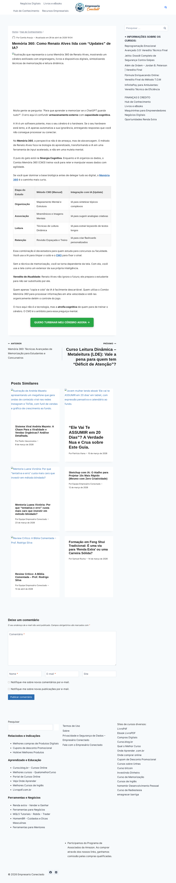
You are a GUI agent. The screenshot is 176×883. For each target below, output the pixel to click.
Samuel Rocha (79, 559)
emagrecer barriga (128, 794)
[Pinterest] (56, 872)
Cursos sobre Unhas (129, 763)
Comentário (17, 634)
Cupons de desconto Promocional (32, 748)
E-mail (51, 673)
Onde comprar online (129, 755)
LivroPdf (122, 728)
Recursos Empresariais (55, 10)
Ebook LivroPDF (126, 733)
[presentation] (35, 405)
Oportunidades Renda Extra (141, 119)
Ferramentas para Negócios (29, 809)
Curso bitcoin (125, 768)
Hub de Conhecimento (26, 10)
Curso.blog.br (125, 741)
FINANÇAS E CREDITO (137, 97)
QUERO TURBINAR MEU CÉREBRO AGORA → (62, 322)
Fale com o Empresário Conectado (82, 744)
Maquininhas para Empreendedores (145, 110)
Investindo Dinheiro (128, 772)
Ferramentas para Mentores (29, 827)
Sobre (66, 730)
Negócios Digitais (30, 3)
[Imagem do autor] (13, 37)
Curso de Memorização (130, 777)
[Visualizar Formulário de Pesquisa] (165, 7)
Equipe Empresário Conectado (33, 519)
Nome (13, 673)
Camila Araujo (26, 37)
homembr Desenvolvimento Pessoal (138, 785)
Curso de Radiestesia (129, 790)
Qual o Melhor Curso (129, 746)
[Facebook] (50, 872)
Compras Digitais (127, 737)
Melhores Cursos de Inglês (28, 785)
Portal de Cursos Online (26, 776)
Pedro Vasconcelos (27, 441)
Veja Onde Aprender (24, 781)
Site (86, 673)
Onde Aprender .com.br (130, 750)
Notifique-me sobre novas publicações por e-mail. (40, 689)
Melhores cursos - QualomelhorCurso (34, 772)
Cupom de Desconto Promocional (136, 759)
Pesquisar (13, 721)
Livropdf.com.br (22, 789)
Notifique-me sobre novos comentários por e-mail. (40, 682)
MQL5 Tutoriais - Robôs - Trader (31, 814)
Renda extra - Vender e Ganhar (31, 805)
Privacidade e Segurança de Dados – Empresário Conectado (84, 738)
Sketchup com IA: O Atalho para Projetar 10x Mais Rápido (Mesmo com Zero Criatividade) (88, 475)
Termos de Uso (71, 725)
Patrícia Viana (78, 453)
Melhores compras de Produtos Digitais (36, 743)
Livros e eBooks (53, 3)
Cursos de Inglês (127, 781)
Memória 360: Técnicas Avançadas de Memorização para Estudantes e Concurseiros (30, 350)
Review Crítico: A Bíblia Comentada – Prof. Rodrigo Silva (32, 577)
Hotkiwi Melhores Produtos (28, 752)
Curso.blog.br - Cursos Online (30, 767)
